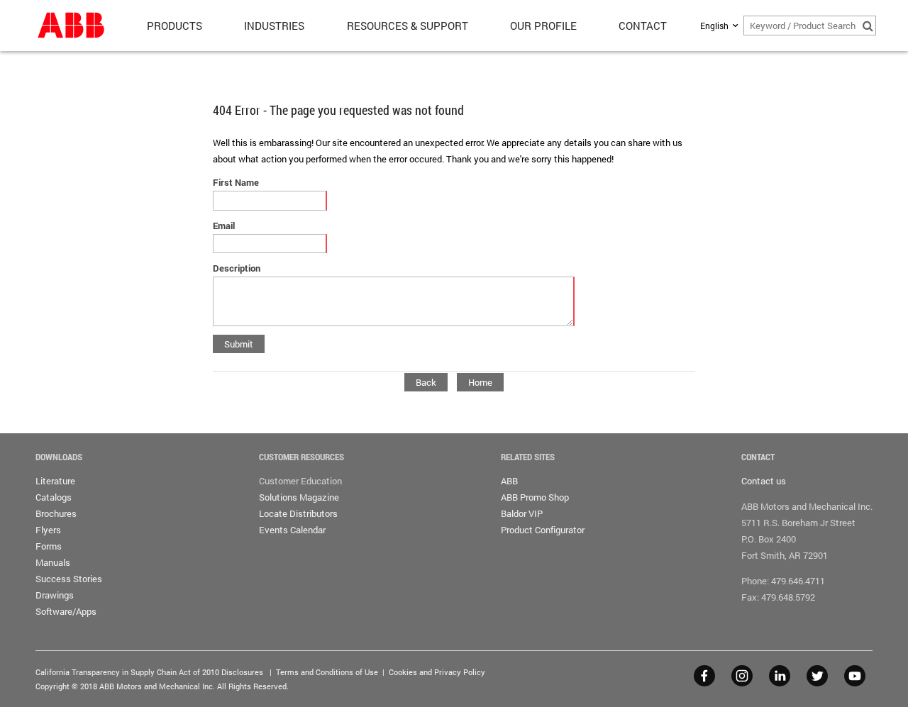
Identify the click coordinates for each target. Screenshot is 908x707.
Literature (55, 480)
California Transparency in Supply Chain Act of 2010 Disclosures (149, 672)
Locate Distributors (298, 513)
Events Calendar (292, 529)
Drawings (54, 595)
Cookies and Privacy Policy (437, 672)
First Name (236, 182)
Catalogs (53, 497)
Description (236, 268)
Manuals (52, 562)
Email (224, 225)
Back (426, 382)
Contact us (763, 480)
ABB (509, 480)
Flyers (48, 529)
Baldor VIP (522, 513)
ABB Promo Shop (535, 497)
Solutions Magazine (299, 497)
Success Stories (68, 578)
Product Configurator (543, 529)
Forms (48, 546)
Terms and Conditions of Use (327, 672)
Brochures (56, 513)
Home (480, 382)
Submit (238, 344)
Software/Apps (65, 611)
